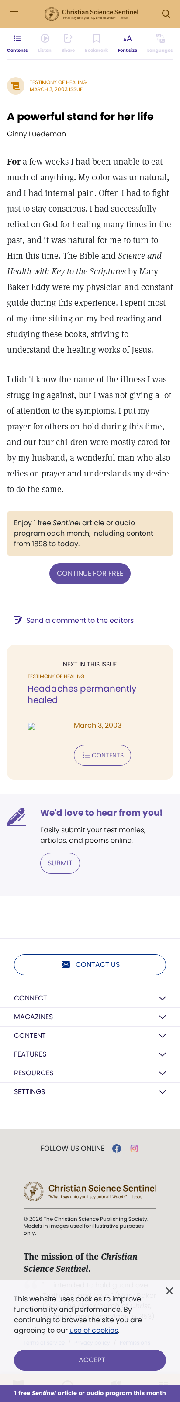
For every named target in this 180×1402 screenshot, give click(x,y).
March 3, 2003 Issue (56, 89)
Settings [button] (29, 1092)
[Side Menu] (13, 14)
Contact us (98, 964)
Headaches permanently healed (82, 694)
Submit (60, 863)
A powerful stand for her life (80, 116)
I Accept (90, 1360)
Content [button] (30, 1035)
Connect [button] (30, 998)
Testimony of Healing (58, 82)
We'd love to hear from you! (101, 812)
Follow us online (72, 1148)
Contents (108, 755)
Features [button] (30, 1054)
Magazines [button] (33, 1017)
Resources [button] (33, 1073)
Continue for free (90, 573)
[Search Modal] (166, 14)
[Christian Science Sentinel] (91, 14)
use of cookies (93, 1330)
